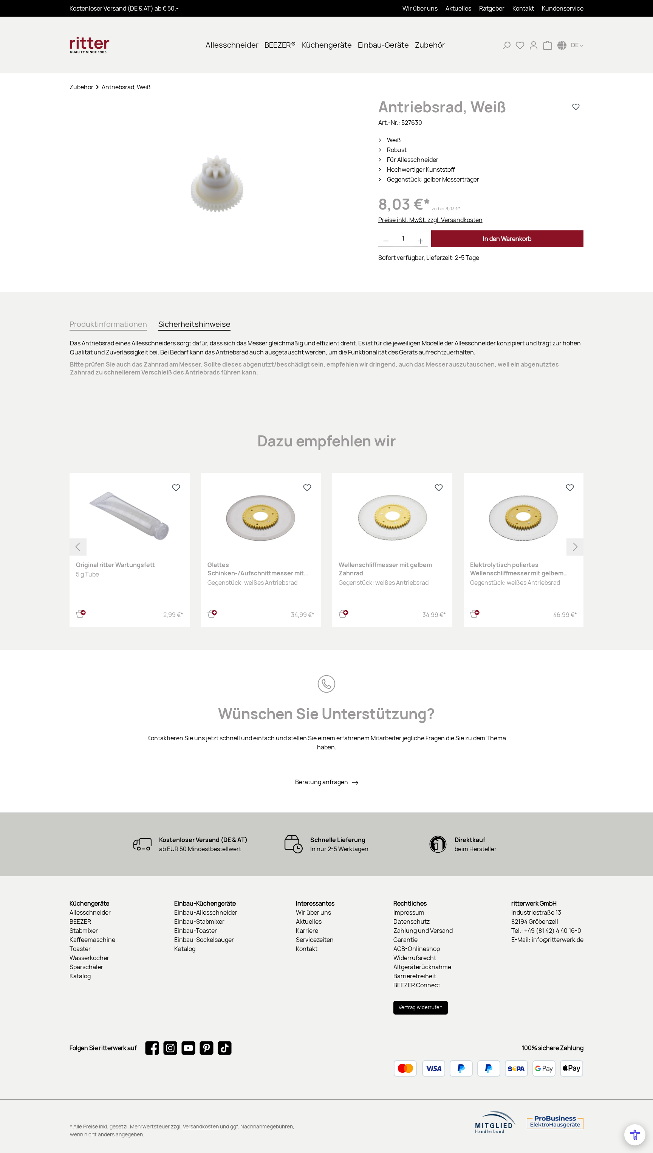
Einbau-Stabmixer (199, 921)
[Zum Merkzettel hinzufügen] (575, 106)
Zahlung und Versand (423, 930)
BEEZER (80, 921)
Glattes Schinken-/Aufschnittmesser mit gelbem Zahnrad (255, 569)
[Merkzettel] (520, 45)
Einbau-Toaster (195, 930)
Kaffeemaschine (92, 939)
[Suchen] (506, 45)
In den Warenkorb (507, 239)
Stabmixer (84, 930)
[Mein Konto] (533, 45)
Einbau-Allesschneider (205, 912)
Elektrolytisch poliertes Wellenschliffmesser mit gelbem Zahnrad (516, 569)
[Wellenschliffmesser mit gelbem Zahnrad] (392, 517)
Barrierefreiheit (414, 976)
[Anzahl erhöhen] (420, 238)
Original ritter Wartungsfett (115, 565)
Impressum (408, 912)
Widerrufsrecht (414, 958)
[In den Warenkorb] (81, 612)
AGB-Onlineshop (416, 949)
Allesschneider (90, 912)
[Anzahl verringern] (386, 238)
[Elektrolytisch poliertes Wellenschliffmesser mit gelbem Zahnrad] (523, 517)
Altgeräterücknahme (422, 967)
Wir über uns (420, 8)
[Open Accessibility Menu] (634, 1134)
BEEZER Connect (416, 985)
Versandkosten (201, 1126)
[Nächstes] (574, 546)
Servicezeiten (315, 939)
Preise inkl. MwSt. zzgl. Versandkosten (430, 220)
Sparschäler (86, 967)
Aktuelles (458, 8)
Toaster (80, 949)
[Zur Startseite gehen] (107, 45)
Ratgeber (491, 8)
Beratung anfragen (322, 782)
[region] (216, 188)
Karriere (307, 930)
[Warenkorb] (547, 45)
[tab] (108, 323)
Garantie (405, 939)
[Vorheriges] (78, 546)
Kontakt (523, 8)
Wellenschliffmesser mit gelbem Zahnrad (385, 569)
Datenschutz (411, 921)
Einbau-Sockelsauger (204, 939)
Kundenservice (562, 8)
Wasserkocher (89, 958)
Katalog (80, 976)
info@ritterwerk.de (557, 939)
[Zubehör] (216, 180)
